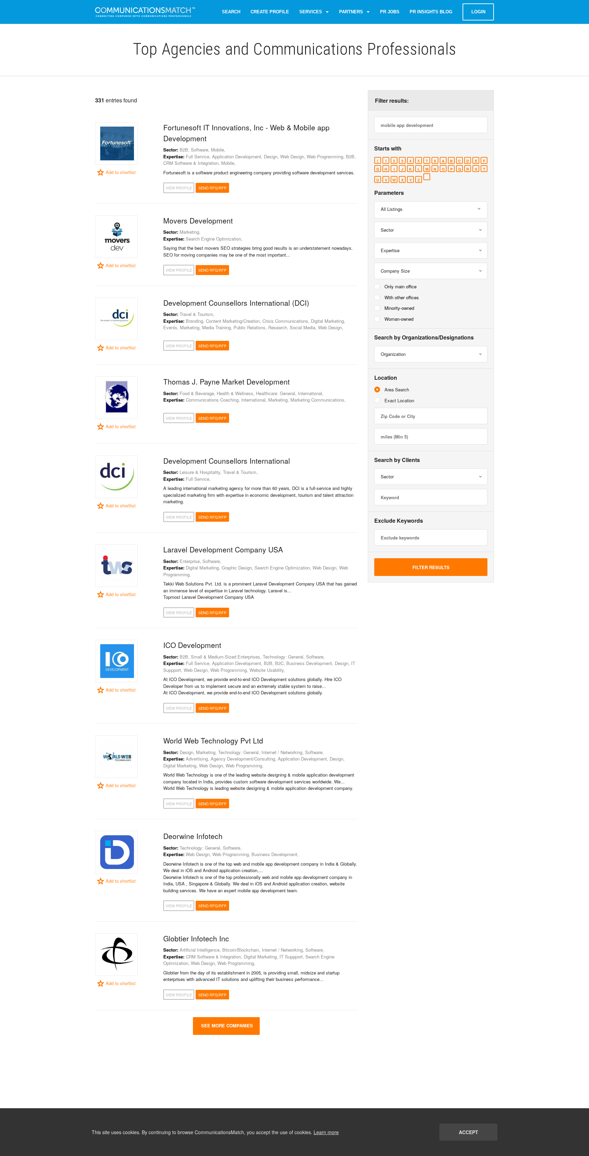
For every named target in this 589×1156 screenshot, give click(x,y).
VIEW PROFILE (179, 187)
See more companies (226, 1025)
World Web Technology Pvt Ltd (213, 740)
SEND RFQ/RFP (212, 187)
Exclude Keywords (398, 520)
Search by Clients (397, 460)
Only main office (400, 286)
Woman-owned (398, 319)
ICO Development (192, 645)
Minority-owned (399, 308)
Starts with (388, 148)
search (231, 11)
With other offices (401, 297)
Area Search (396, 389)
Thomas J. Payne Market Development (226, 381)
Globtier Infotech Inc (196, 938)
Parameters (389, 193)
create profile (270, 11)
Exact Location (399, 400)
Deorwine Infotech (193, 836)
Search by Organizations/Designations (424, 337)
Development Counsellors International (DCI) (236, 303)
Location (385, 377)
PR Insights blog (431, 11)
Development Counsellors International (226, 461)
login (478, 11)
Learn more (326, 1132)
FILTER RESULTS (431, 567)
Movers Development (198, 220)
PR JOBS (389, 11)
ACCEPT (468, 1132)
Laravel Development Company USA (223, 549)
